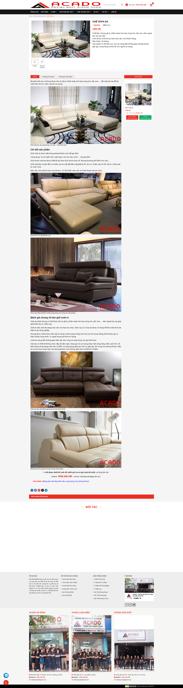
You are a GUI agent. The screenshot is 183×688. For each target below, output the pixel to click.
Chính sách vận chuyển (69, 582)
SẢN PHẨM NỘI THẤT (66, 12)
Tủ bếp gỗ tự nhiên (100, 582)
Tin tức (104, 12)
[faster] (91, 564)
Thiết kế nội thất (99, 579)
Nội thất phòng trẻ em (101, 598)
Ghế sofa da (129, 107)
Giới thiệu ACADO (68, 592)
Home (30, 16)
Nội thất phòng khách (39, 16)
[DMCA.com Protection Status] (131, 686)
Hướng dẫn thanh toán (69, 589)
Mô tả (35, 77)
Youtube (35, 66)
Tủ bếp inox (98, 589)
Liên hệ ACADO (67, 595)
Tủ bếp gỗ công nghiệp (101, 585)
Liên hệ (113, 12)
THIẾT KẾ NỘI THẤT (83, 12)
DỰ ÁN (96, 12)
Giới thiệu (44, 12)
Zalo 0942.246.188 (145, 117)
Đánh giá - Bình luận (65, 77)
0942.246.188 (141, 5)
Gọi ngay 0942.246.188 (132, 117)
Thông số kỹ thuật (48, 77)
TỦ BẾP (53, 12)
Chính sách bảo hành (69, 579)
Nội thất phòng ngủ (100, 595)
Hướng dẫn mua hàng (69, 585)
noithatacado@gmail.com (38, 679)
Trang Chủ (34, 12)
